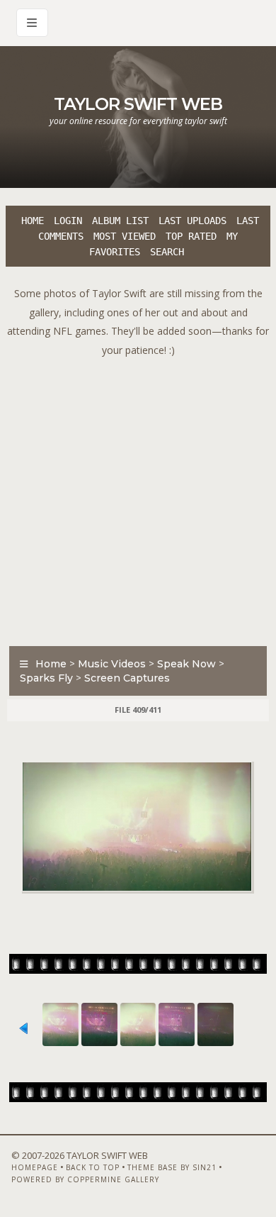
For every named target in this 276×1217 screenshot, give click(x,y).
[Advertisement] (138, 498)
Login (68, 220)
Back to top (93, 1167)
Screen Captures (127, 678)
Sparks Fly (46, 678)
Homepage (34, 1167)
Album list (120, 220)
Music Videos (112, 663)
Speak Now (186, 663)
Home (32, 220)
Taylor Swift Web (138, 104)
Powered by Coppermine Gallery (85, 1179)
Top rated (191, 236)
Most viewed (124, 236)
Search (167, 251)
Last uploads (192, 220)
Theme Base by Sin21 (172, 1167)
